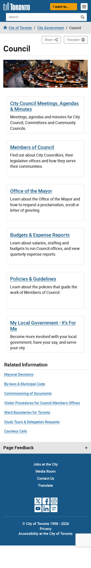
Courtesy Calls (15, 431)
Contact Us (45, 478)
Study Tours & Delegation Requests (32, 421)
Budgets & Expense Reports (40, 235)
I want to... (61, 6)
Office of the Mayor (31, 191)
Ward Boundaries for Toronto (27, 412)
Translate (73, 40)
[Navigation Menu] (84, 6)
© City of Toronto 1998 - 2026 (45, 523)
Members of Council (32, 147)
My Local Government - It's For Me (43, 325)
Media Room (46, 471)
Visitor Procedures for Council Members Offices (42, 402)
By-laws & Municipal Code (24, 383)
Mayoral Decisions (18, 374)
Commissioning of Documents (28, 393)
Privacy (45, 528)
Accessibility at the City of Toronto (45, 533)
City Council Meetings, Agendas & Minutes (44, 106)
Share (53, 39)
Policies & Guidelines (33, 279)
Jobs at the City (45, 464)
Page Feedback (18, 447)
